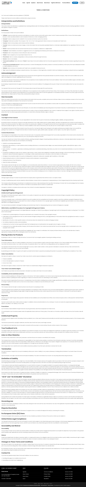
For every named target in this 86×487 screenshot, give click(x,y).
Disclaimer (46, 478)
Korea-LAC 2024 (69, 471)
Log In (24, 478)
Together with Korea (55, 2)
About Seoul (47, 2)
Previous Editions (66, 2)
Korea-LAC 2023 (69, 474)
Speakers (33, 2)
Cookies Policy (47, 476)
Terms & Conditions (48, 471)
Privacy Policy (47, 474)
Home (23, 2)
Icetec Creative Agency (65, 485)
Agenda (28, 2)
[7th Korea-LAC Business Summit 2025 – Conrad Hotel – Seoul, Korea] (6, 2)
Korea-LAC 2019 (68, 478)
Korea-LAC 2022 (69, 476)
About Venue (40, 2)
